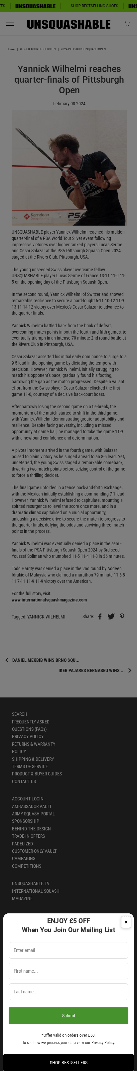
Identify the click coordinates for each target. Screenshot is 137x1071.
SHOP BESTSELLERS (68, 1062)
